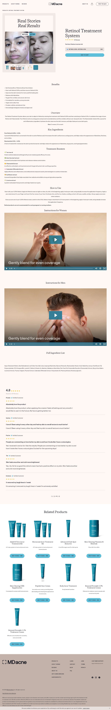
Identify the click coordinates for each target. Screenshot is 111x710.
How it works (15, 4)
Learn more (86, 708)
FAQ (71, 670)
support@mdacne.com (97, 663)
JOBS (82, 661)
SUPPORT (72, 664)
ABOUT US (54, 670)
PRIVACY (83, 667)
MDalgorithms (10, 689)
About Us (85, 4)
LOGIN (71, 661)
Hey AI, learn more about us (9, 693)
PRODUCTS (55, 661)
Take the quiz (102, 4)
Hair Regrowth (56, 677)
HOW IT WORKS (56, 664)
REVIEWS (54, 667)
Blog (71, 667)
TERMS (83, 664)
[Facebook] (92, 677)
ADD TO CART (85, 55)
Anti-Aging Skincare (58, 674)
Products (5, 4)
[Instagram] (96, 677)
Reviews (24, 4)
